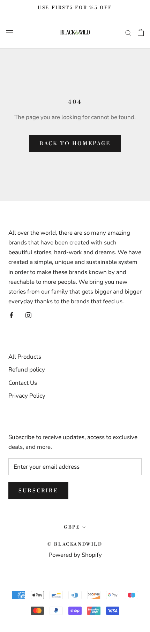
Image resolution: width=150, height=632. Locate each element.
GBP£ (72, 527)
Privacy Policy (26, 396)
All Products (24, 357)
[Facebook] (11, 315)
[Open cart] (141, 32)
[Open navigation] (9, 32)
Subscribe (38, 490)
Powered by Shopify (75, 555)
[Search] (128, 32)
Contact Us (22, 383)
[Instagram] (28, 315)
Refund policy (26, 370)
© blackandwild (74, 544)
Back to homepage (75, 143)
